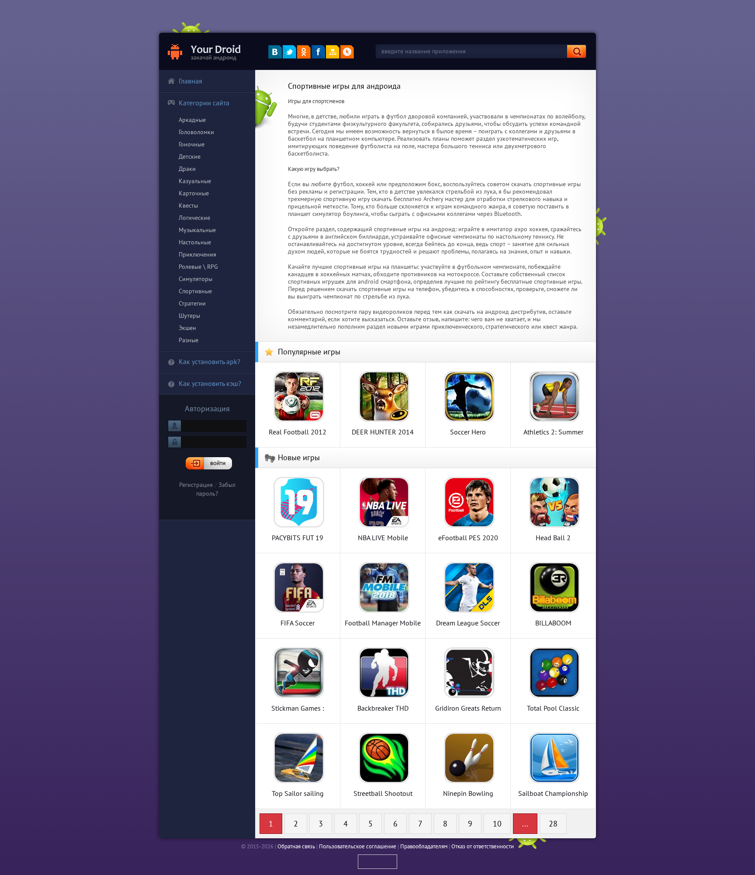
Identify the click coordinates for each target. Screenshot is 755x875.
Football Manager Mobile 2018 (383, 622)
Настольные (195, 242)
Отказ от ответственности (482, 846)
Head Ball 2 (553, 537)
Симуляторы (195, 279)
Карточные (194, 193)
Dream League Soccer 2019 (468, 622)
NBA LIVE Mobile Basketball (383, 537)
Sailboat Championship (553, 793)
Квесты (188, 205)
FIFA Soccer (298, 622)
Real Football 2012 (297, 431)
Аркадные (192, 120)
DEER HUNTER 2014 (383, 431)
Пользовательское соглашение (357, 846)
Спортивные (195, 291)
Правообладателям (423, 846)
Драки (187, 169)
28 (553, 824)
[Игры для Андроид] (204, 51)
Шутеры (189, 315)
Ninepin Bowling (468, 793)
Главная (190, 80)
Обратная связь (296, 846)
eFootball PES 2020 (468, 537)
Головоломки (196, 132)
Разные (188, 340)
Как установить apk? (209, 361)
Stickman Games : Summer (297, 708)
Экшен (187, 328)
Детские (190, 156)
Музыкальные (197, 230)
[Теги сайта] (347, 52)
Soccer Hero (468, 431)
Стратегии (192, 303)
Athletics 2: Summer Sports (553, 431)
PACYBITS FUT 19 (297, 537)
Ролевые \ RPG (198, 267)
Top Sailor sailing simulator (298, 793)
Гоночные (191, 144)
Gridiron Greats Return (468, 708)
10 (497, 824)
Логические (194, 218)
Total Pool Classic (553, 708)
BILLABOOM (553, 622)
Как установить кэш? (210, 383)
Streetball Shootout (382, 793)
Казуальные (195, 181)
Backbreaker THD (383, 708)
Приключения (197, 254)
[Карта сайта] (332, 52)
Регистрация (196, 485)
